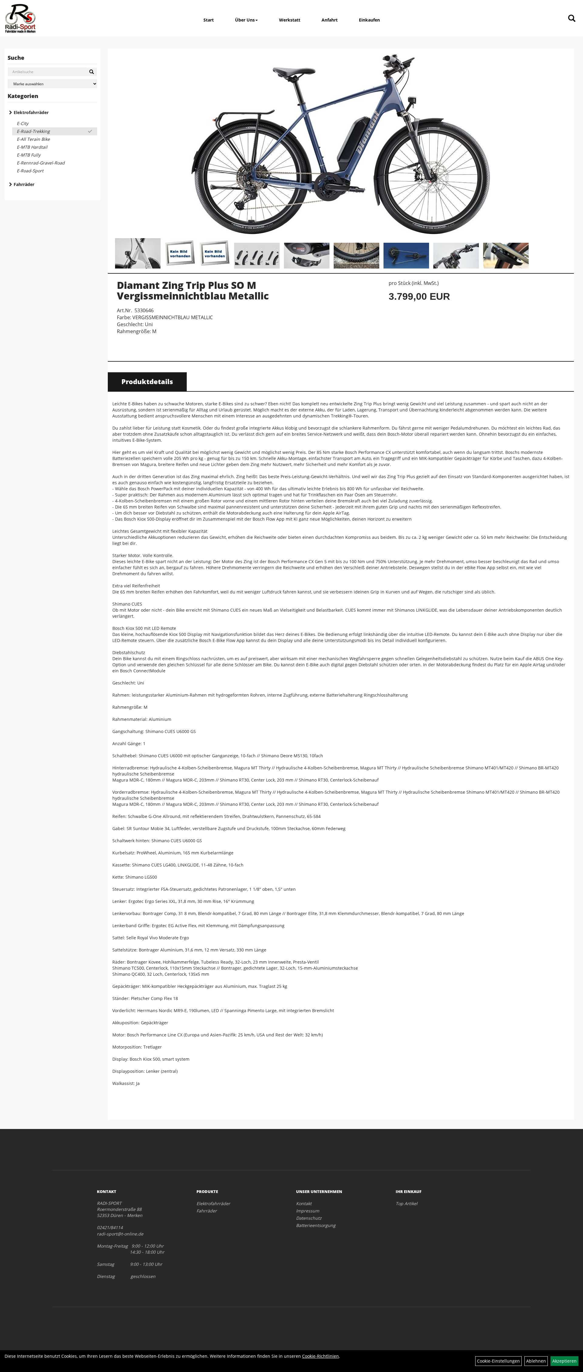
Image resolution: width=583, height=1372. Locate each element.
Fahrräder (24, 184)
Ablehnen (536, 1361)
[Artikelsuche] (571, 19)
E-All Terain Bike (33, 139)
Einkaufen (369, 20)
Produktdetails (147, 381)
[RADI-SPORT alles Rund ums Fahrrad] (20, 18)
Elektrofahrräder (31, 112)
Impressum (307, 1211)
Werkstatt (289, 20)
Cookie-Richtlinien (320, 1356)
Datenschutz (309, 1218)
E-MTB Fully (28, 155)
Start (208, 20)
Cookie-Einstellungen (498, 1361)
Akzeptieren (564, 1361)
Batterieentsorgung (316, 1225)
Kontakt (304, 1203)
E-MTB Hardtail (32, 147)
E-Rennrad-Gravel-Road (41, 163)
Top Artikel (407, 1203)
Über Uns (245, 20)
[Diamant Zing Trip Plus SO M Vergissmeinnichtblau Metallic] (341, 144)
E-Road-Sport (30, 171)
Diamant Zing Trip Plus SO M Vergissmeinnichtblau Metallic (193, 290)
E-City (22, 123)
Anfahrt (330, 20)
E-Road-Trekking (33, 131)
